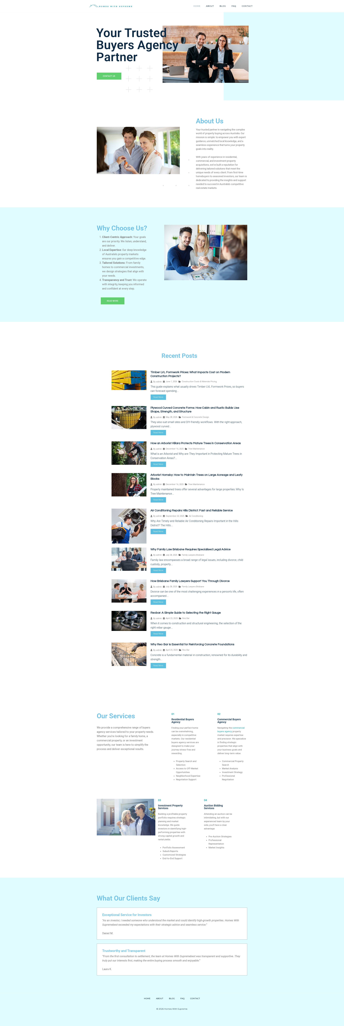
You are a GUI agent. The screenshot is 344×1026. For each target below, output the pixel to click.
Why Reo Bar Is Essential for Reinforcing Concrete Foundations (192, 644)
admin (159, 382)
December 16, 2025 (175, 449)
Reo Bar (185, 618)
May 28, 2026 (171, 417)
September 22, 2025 (175, 516)
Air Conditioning (196, 516)
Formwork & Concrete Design (195, 417)
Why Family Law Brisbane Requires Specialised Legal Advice (190, 549)
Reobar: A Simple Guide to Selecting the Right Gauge (185, 612)
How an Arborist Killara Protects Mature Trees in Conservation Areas (195, 443)
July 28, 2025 (171, 555)
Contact (247, 6)
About (210, 6)
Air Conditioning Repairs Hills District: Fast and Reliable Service (191, 510)
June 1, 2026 (171, 382)
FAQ (234, 6)
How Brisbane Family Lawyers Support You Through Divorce (190, 581)
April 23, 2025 (172, 618)
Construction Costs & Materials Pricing (199, 381)
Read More (158, 397)
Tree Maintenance (196, 449)
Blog (223, 6)
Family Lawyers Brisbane (193, 555)
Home (196, 6)
